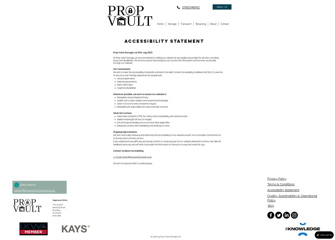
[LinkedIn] (286, 215)
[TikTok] (25, 238)
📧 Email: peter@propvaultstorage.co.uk (132, 157)
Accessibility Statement (283, 190)
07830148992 (191, 7)
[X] (20, 238)
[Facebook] (11, 238)
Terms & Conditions (281, 184)
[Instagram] (16, 238)
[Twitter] (278, 215)
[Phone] (178, 7)
